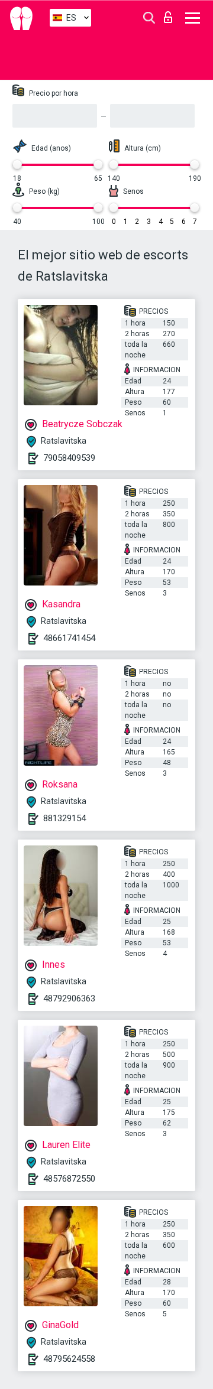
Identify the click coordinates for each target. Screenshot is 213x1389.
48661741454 (69, 638)
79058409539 (69, 458)
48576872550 (69, 1178)
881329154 (64, 818)
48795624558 (69, 1359)
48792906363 (69, 998)
